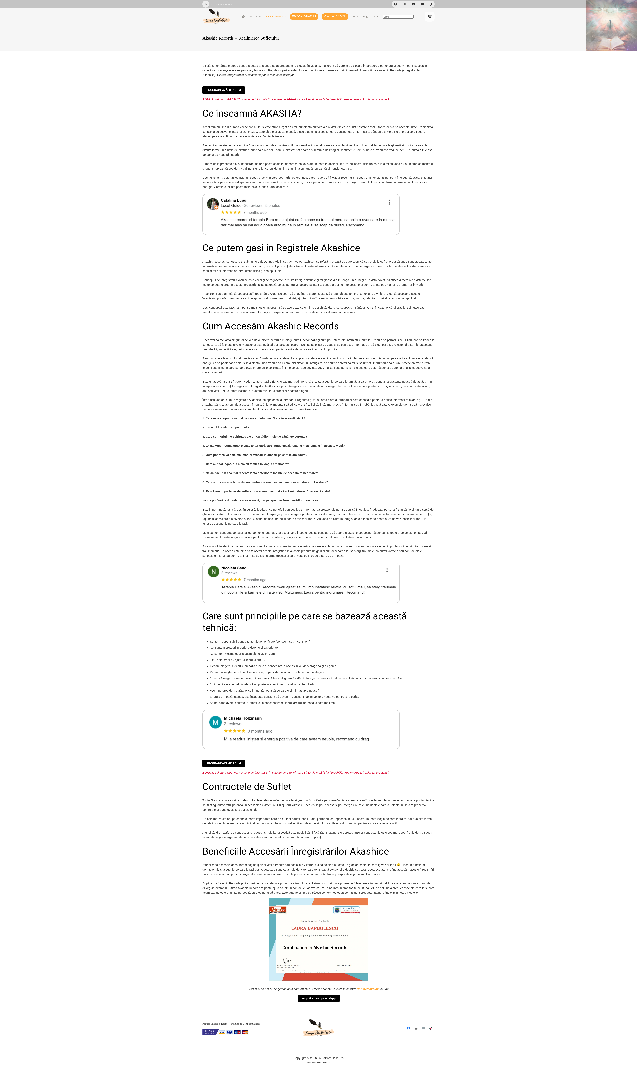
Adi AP (328, 1063)
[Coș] (429, 16)
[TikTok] (431, 4)
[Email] (423, 1028)
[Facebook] (408, 1028)
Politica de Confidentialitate (245, 1023)
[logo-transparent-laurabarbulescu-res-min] (216, 16)
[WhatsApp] (206, 4)
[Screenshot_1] (318, 939)
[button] (259, 16)
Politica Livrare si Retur (214, 1023)
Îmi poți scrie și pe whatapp (319, 998)
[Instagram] (416, 1028)
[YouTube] (422, 4)
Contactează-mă (368, 989)
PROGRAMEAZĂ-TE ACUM (223, 90)
